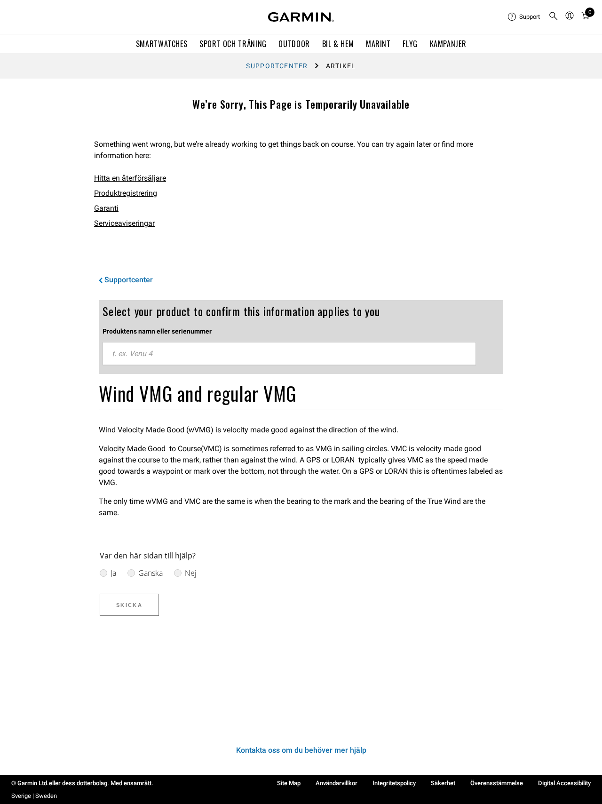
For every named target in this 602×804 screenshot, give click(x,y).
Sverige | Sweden (34, 795)
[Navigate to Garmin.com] (301, 17)
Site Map (289, 783)
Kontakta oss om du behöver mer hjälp (301, 750)
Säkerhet (443, 783)
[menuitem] (524, 17)
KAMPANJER (448, 43)
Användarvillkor (336, 783)
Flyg (410, 43)
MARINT (378, 43)
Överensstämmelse (496, 783)
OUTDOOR (293, 43)
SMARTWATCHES (162, 43)
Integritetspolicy (394, 783)
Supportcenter (277, 66)
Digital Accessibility (564, 783)
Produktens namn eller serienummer (157, 331)
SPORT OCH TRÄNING (233, 43)
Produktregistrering (125, 193)
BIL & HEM (338, 43)
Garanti (106, 208)
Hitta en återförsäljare (130, 178)
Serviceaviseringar (124, 223)
